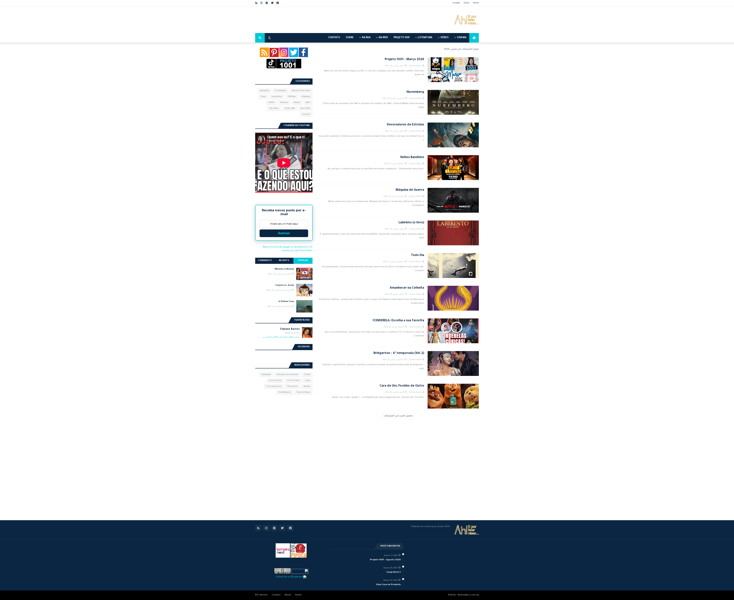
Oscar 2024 (305, 108)
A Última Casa (286, 301)
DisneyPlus (264, 91)
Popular (303, 260)
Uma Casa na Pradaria (388, 585)
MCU (308, 103)
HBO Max (292, 97)
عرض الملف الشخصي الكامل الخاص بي (281, 337)
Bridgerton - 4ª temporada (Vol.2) (398, 353)
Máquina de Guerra (410, 190)
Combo (307, 375)
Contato (456, 3)
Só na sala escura (273, 386)
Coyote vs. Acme (284, 285)
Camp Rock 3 (393, 572)
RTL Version (261, 595)
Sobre (466, 3)
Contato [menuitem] (334, 37)
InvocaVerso (277, 97)
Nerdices (284, 103)
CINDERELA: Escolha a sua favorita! (398, 320)
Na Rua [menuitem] (366, 37)
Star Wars (274, 108)
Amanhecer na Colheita (407, 288)
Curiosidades (280, 91)
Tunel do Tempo (303, 392)
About (288, 595)
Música (297, 103)
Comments (265, 260)
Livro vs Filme (293, 381)
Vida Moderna (284, 392)
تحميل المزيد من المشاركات (398, 416)
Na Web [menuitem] (383, 37)
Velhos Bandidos (412, 157)
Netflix (271, 103)
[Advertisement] (324, 19)
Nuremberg (415, 92)
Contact (276, 595)
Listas (263, 97)
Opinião (307, 386)
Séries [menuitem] (444, 37)
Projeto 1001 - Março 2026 (404, 59)
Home (476, 3)
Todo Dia (417, 255)
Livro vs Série (275, 381)
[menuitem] (474, 38)
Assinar (284, 233)
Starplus (306, 114)
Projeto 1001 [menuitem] (402, 37)
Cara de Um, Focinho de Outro (402, 386)
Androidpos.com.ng (468, 595)
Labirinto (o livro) (411, 222)
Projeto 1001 (290, 108)
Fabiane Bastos (290, 329)
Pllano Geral (292, 386)
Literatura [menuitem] (425, 37)
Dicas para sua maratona (287, 375)
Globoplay (306, 97)
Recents (284, 260)
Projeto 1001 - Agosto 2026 (385, 560)
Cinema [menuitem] (461, 37)
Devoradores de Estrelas (405, 125)
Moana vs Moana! (284, 269)
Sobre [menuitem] (350, 37)
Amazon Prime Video (301, 91)
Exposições (266, 375)
